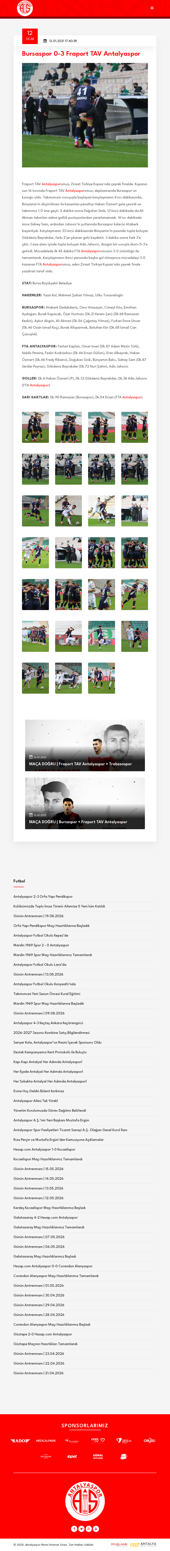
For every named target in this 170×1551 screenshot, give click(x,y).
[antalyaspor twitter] (81, 1529)
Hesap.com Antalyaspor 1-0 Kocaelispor (44, 1149)
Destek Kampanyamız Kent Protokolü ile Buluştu (50, 1052)
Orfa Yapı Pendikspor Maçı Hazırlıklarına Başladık (51, 926)
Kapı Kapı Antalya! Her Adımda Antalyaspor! (47, 1062)
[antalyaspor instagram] (89, 1529)
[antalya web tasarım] (118, 1545)
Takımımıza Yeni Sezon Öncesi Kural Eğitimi (46, 994)
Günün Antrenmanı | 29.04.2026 (38, 1305)
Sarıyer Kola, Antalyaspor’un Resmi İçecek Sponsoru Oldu (57, 1042)
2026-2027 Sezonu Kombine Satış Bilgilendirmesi (51, 1033)
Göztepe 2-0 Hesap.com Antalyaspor (42, 1334)
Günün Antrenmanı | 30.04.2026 (38, 1295)
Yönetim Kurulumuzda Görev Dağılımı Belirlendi (49, 1110)
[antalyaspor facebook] (74, 1529)
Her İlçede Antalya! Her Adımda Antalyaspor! (48, 1072)
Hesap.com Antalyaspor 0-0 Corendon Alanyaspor (52, 1266)
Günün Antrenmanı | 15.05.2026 (38, 1169)
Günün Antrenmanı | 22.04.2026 (38, 1363)
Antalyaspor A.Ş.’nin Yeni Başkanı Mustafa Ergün (51, 1120)
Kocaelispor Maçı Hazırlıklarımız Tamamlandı (48, 1159)
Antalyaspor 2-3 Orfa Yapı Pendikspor (43, 897)
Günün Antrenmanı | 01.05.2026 (38, 1286)
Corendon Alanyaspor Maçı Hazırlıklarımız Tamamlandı (56, 1276)
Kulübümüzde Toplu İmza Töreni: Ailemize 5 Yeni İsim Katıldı (59, 906)
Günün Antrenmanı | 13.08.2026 (38, 974)
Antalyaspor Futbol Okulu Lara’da (39, 965)
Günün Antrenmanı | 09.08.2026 (38, 1013)
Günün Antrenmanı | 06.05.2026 (38, 1247)
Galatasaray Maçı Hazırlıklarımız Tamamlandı (48, 1227)
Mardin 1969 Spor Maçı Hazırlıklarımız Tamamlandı (52, 955)
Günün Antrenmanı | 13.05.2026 (38, 1188)
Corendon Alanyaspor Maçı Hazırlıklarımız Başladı (51, 1324)
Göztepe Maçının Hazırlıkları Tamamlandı (45, 1344)
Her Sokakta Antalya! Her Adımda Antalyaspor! (50, 1081)
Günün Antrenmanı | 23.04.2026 (38, 1354)
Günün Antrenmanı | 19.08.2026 (38, 916)
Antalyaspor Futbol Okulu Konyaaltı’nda (44, 984)
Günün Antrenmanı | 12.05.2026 (38, 1198)
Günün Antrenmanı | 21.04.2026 (38, 1373)
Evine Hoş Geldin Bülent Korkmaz (38, 1091)
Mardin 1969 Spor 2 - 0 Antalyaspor (41, 945)
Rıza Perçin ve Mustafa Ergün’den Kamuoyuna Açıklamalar (58, 1140)
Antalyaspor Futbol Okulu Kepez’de (40, 935)
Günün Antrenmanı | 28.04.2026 (38, 1315)
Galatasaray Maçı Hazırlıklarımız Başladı (44, 1256)
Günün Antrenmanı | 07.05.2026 (38, 1237)
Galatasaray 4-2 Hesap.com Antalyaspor (45, 1217)
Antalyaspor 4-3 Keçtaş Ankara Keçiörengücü (48, 1023)
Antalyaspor (51, 184)
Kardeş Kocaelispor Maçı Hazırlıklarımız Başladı (49, 1208)
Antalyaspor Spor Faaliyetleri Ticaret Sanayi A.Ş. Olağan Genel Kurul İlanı (70, 1130)
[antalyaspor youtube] (96, 1529)
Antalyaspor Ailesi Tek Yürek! (35, 1101)
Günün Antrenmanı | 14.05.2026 (38, 1179)
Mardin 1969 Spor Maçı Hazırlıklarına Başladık (48, 1004)
